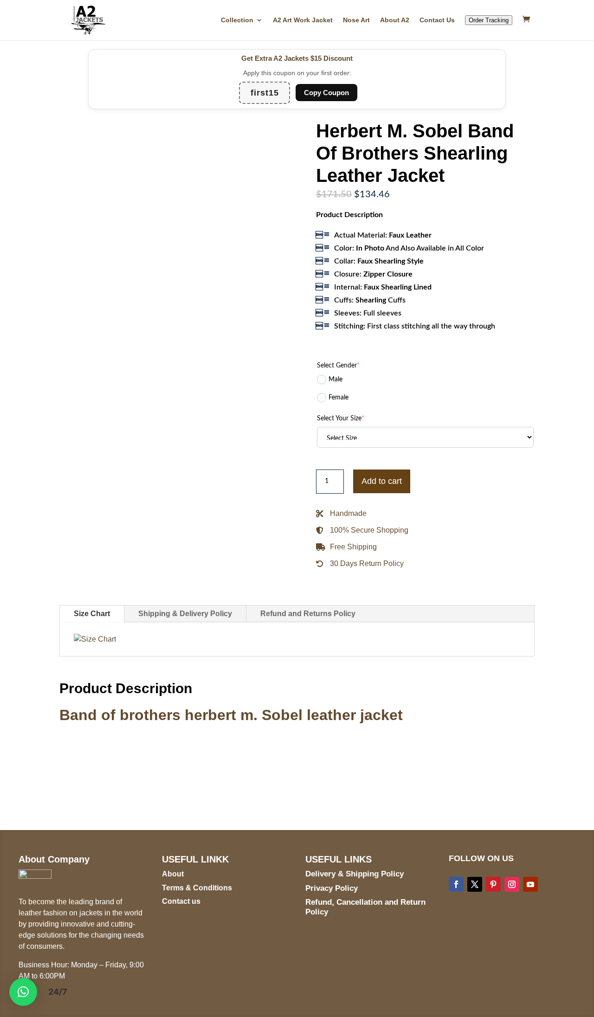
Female (339, 397)
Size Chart (92, 614)
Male (335, 379)
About (173, 874)
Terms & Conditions (197, 888)
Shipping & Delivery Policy (185, 614)
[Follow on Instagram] (511, 884)
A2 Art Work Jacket (303, 20)
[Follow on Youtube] (530, 884)
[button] (23, 992)
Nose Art (356, 20)
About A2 (394, 20)
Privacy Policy (331, 888)
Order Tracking (489, 20)
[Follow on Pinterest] (493, 884)
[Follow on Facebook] (456, 884)
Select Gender (338, 365)
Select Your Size (340, 418)
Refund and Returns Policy (307, 614)
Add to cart (382, 481)
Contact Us (437, 20)
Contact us (181, 901)
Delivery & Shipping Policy (354, 873)
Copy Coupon (326, 93)
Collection (237, 20)
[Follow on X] (474, 884)
